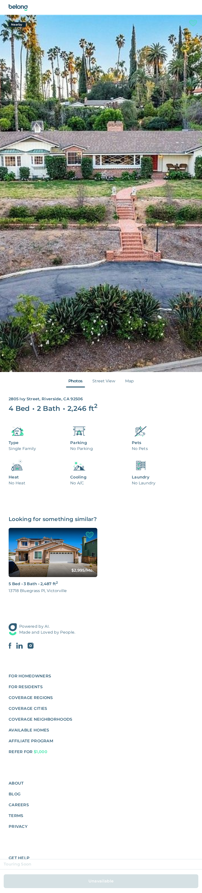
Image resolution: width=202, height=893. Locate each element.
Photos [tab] (75, 381)
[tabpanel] (101, 193)
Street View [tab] (103, 381)
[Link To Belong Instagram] (31, 646)
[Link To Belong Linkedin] (22, 646)
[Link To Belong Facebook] (12, 646)
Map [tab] (129, 381)
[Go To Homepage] (18, 7)
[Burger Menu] (190, 7)
